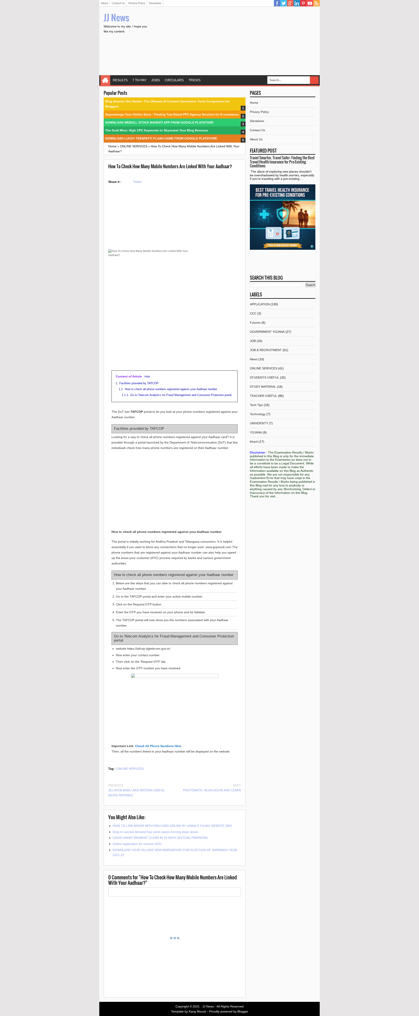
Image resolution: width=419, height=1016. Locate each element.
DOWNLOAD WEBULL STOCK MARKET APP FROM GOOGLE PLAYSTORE (159, 122)
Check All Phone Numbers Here (158, 746)
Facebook (277, 3)
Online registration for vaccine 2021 (137, 844)
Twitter (283, 3)
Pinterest (303, 3)
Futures (255, 322)
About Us (256, 139)
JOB (253, 341)
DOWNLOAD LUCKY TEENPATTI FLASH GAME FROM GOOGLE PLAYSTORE (161, 138)
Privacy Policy (137, 3)
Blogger (242, 1011)
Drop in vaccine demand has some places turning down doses (155, 832)
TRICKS (195, 80)
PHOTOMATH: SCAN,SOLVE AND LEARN (212, 790)
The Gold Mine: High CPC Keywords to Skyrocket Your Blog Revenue (156, 130)
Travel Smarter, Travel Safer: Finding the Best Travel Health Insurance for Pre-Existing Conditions (282, 161)
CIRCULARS (174, 80)
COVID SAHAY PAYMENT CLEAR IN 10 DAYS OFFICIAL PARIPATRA (160, 837)
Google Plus (290, 3)
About (104, 3)
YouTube (310, 3)
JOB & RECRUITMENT (266, 350)
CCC (253, 313)
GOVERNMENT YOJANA (267, 331)
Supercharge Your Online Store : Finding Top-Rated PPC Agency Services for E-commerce (172, 114)
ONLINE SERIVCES (130, 768)
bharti (254, 441)
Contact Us (118, 3)
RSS (316, 3)
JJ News (116, 17)
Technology (258, 414)
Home (105, 80)
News (254, 359)
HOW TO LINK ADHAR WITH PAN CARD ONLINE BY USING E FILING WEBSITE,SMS (172, 825)
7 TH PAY (139, 80)
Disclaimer (155, 3)
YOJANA (256, 432)
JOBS (155, 80)
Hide (147, 376)
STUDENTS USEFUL (264, 377)
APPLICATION (260, 304)
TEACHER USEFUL (263, 396)
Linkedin (297, 3)
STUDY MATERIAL (263, 386)
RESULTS (120, 80)
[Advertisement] (235, 41)
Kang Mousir (197, 1011)
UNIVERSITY (259, 423)
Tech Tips (256, 405)
